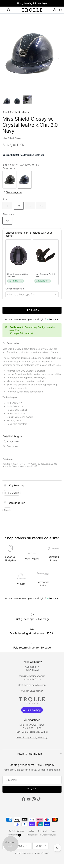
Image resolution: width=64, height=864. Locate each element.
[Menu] (3, 10)
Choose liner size (14, 288)
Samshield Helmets (19, 112)
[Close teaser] (19, 835)
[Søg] (10, 10)
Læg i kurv (32, 310)
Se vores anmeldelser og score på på (32, 319)
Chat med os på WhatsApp (32, 685)
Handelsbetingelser (15, 835)
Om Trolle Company (17, 831)
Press (53, 831)
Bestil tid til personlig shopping (32, 737)
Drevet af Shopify (42, 853)
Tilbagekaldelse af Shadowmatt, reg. (41, 835)
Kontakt (31, 831)
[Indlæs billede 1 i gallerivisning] (32, 54)
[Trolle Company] (32, 10)
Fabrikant (7, 459)
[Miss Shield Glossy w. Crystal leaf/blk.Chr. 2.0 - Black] (9, 180)
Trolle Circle (43, 831)
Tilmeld (32, 789)
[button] (10, 844)
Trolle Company (28, 853)
